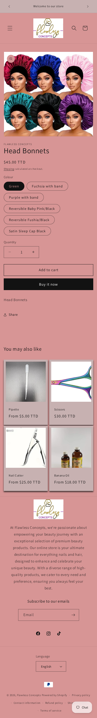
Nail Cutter (16, 475)
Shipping (9, 168)
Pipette (14, 409)
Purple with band (24, 197)
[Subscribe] (73, 615)
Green (14, 186)
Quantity (10, 242)
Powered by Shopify (54, 695)
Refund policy (54, 703)
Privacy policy (81, 695)
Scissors (59, 409)
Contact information (27, 703)
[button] (9, 28)
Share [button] (13, 314)
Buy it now (48, 284)
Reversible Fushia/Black (29, 220)
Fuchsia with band (47, 186)
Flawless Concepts (29, 695)
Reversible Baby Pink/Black (32, 208)
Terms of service (50, 710)
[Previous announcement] (9, 6)
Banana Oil (61, 475)
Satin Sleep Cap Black (27, 231)
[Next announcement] (87, 6)
